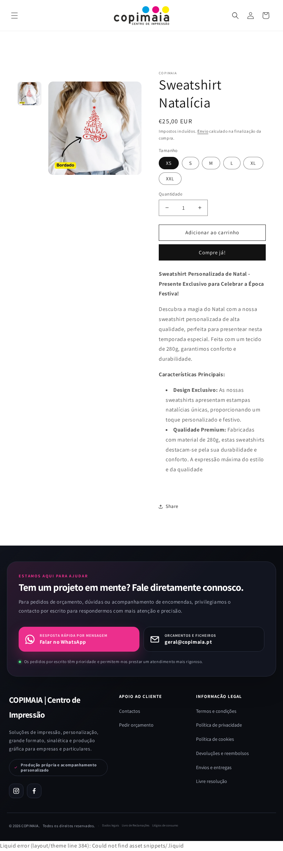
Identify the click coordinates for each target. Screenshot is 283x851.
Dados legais (110, 825)
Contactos (129, 711)
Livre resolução (211, 781)
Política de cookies (215, 739)
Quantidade (170, 194)
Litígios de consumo (165, 825)
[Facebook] (34, 791)
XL (253, 163)
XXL (170, 179)
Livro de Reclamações (135, 825)
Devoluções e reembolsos (222, 753)
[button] (235, 15)
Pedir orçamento (136, 725)
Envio (202, 131)
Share (172, 506)
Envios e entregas (214, 767)
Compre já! (212, 252)
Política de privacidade (219, 725)
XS (169, 163)
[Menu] (14, 15)
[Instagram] (16, 791)
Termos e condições (216, 711)
